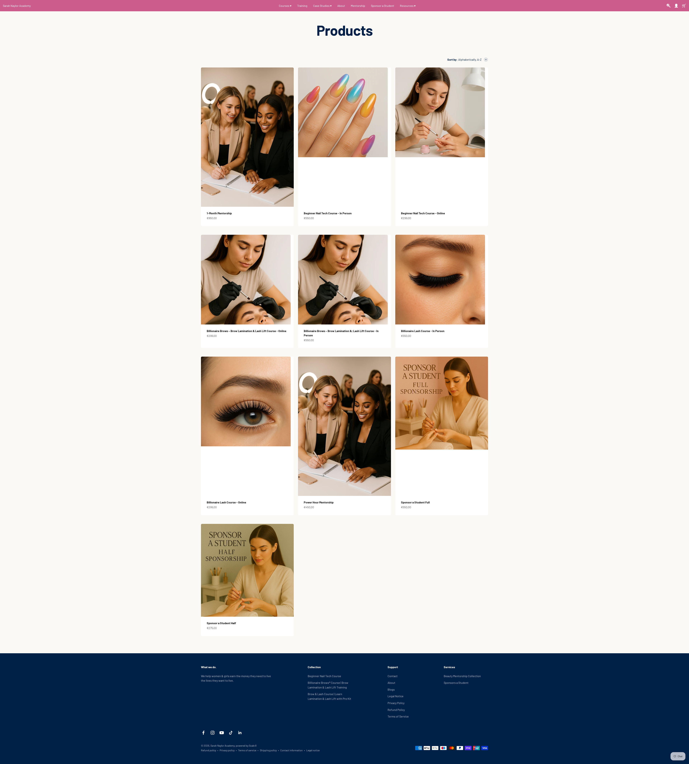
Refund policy (208, 750)
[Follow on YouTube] (221, 732)
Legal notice (313, 750)
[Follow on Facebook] (203, 732)
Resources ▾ (408, 5)
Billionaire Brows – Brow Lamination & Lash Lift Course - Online (246, 331)
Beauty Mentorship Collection (462, 676)
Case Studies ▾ (322, 5)
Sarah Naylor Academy (17, 5)
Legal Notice (396, 696)
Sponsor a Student (382, 5)
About (341, 5)
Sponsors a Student (456, 682)
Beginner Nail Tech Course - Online (423, 213)
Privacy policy (227, 750)
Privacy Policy (396, 703)
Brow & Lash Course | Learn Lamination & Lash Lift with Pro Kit (329, 696)
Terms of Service (398, 716)
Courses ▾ (285, 5)
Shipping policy (268, 750)
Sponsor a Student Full (415, 502)
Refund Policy (396, 709)
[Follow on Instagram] (212, 732)
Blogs (391, 689)
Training (302, 5)
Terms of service (247, 750)
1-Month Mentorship (219, 213)
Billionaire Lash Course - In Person (422, 331)
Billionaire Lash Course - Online (226, 502)
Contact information (291, 750)
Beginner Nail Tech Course (324, 676)
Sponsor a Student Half (221, 623)
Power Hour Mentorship (319, 502)
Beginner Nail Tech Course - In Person (328, 213)
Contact (393, 676)
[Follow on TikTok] (230, 732)
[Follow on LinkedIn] (240, 732)
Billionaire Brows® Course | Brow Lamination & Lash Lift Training (328, 685)
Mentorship (358, 5)
